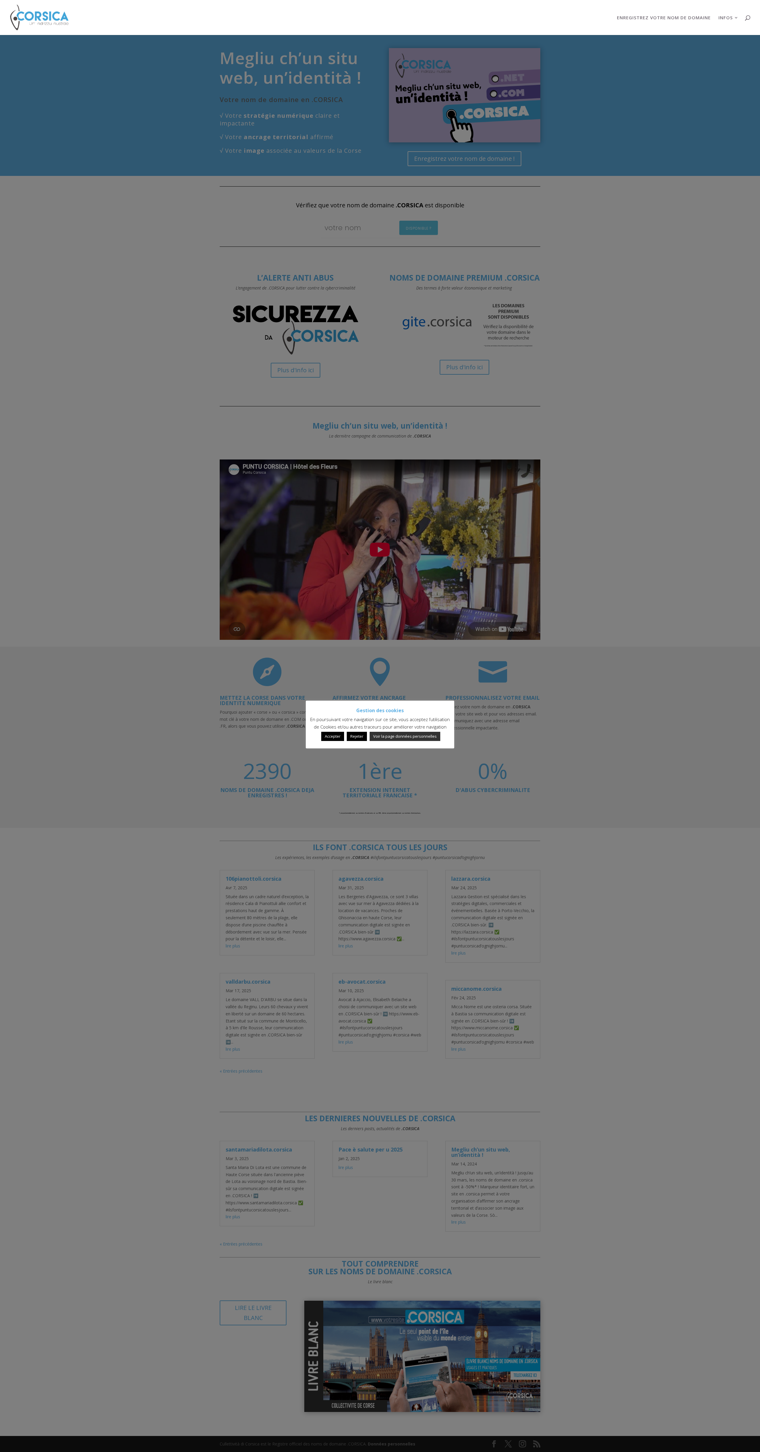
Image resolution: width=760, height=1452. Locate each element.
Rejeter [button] (356, 736)
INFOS (725, 17)
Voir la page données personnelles (405, 736)
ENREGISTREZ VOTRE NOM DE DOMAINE (664, 17)
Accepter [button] (333, 736)
